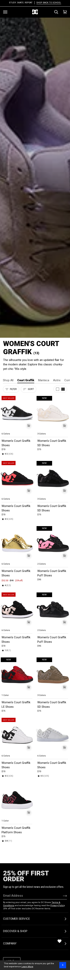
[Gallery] (17, 413)
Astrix (56, 380)
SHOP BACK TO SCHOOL (48, 2)
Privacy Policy (57, 905)
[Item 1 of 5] (17, 413)
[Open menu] (5, 12)
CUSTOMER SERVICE (16, 918)
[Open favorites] (59, 941)
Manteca (43, 380)
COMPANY (10, 943)
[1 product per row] (57, 389)
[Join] (62, 896)
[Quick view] (28, 425)
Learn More (27, 966)
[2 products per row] (63, 389)
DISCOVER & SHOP (15, 931)
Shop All (8, 380)
